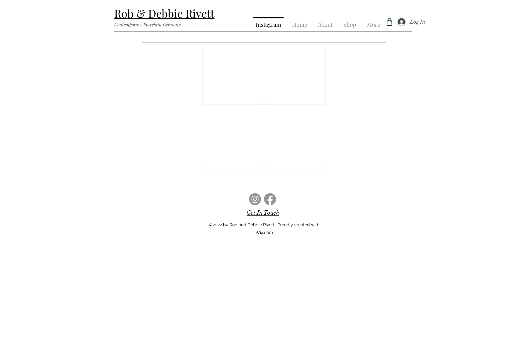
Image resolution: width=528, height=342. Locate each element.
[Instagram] (255, 199)
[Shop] (389, 22)
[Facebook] (270, 199)
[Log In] (401, 22)
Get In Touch (263, 212)
